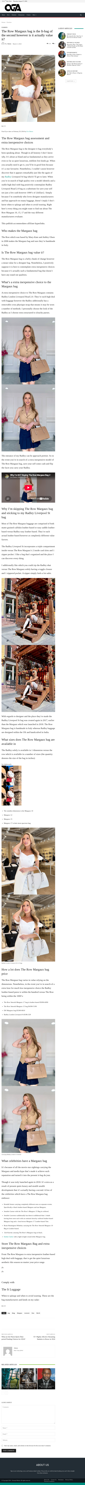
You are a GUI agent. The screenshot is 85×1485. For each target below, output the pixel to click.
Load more (70, 81)
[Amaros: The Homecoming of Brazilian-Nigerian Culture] (62, 63)
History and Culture (74, 61)
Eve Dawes (30, 131)
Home (3, 22)
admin (9, 43)
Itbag (13, 1313)
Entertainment (46, 1384)
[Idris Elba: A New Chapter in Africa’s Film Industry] (46, 1378)
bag (9, 1313)
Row (33, 1313)
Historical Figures (28, 1382)
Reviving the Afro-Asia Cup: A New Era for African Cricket (10, 1386)
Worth (38, 1313)
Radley (8, 176)
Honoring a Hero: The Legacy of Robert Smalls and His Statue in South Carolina (28, 1386)
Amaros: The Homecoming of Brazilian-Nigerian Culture (74, 64)
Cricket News (10, 1384)
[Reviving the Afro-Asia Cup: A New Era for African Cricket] (10, 1378)
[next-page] (6, 1393)
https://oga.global (18, 1350)
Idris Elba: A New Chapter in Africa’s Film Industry (46, 1386)
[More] (45, 50)
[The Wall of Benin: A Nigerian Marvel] (62, 73)
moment (26, 1313)
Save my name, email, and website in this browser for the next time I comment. (27, 1445)
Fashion (9, 22)
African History (72, 71)
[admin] (3, 43)
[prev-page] (3, 1393)
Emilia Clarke (8, 1237)
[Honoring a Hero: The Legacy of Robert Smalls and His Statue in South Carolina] (28, 1378)
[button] (81, 15)
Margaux (19, 1313)
